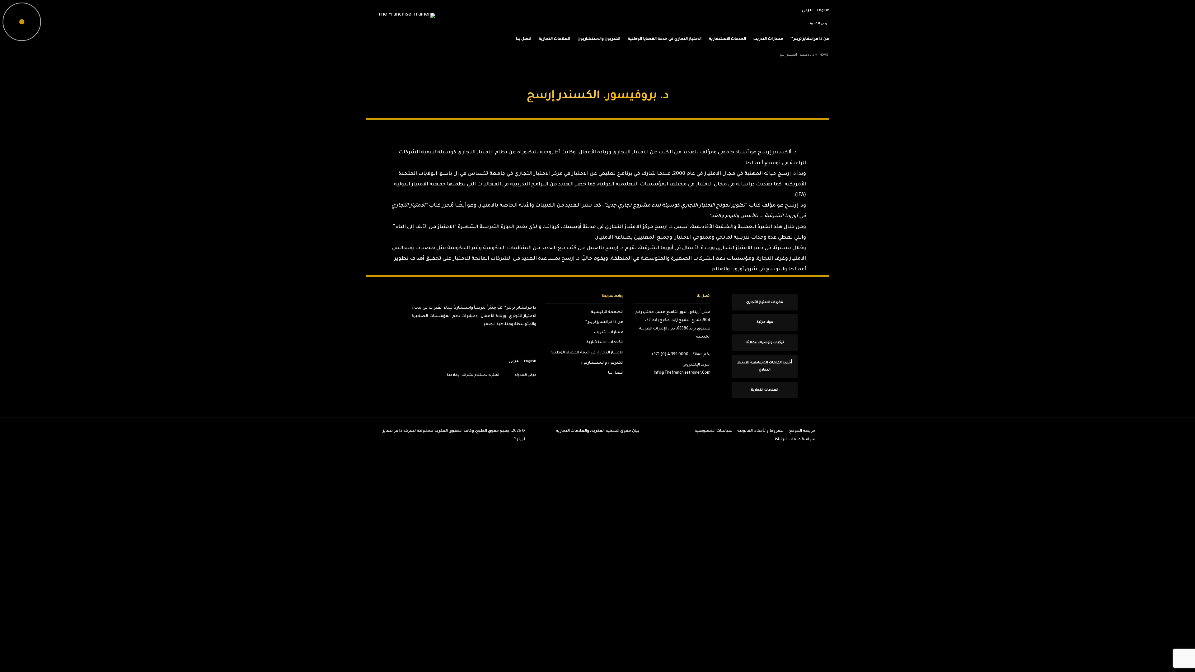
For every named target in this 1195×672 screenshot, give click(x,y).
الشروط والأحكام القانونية (761, 431)
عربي (807, 10)
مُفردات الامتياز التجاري (764, 302)
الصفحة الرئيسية (607, 312)
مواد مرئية (765, 322)
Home (824, 55)
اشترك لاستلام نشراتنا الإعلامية (473, 375)
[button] (1179, 298)
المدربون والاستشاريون (599, 39)
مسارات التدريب (768, 39)
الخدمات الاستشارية (727, 39)
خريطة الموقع (802, 431)
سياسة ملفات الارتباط (794, 439)
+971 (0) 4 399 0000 (669, 354)
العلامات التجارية (554, 39)
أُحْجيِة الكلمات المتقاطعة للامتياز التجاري (765, 366)
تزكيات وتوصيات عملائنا (765, 342)
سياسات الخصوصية (714, 431)
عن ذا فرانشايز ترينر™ (810, 39)
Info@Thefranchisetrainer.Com (682, 373)
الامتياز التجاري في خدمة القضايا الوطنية (664, 39)
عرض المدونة (818, 24)
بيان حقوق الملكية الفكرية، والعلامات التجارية (597, 431)
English (823, 11)
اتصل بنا (524, 39)
